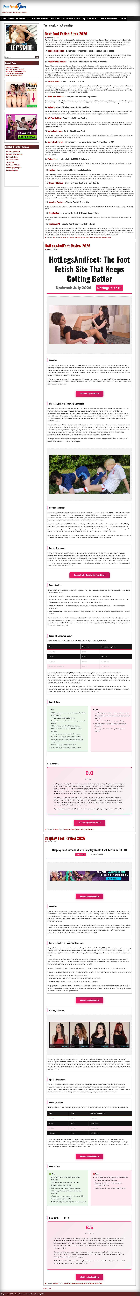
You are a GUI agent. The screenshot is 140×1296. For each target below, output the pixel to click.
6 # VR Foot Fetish (12, 160)
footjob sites (97, 237)
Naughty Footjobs (57, 202)
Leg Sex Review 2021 (90, 18)
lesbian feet (80, 829)
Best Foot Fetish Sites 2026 (18, 18)
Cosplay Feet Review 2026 (65, 838)
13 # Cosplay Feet (12, 170)
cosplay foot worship (75, 237)
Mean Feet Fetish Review (14, 75)
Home (3, 18)
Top (54, 237)
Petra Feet (53, 159)
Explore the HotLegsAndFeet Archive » (89, 575)
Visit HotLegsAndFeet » (89, 394)
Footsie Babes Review (40, 18)
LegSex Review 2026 (12, 67)
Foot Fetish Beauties (57, 61)
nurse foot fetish (82, 1283)
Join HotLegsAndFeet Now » (89, 823)
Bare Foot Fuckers (56, 96)
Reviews (56, 829)
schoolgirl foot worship (95, 1283)
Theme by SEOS (40, 1294)
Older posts (47, 1289)
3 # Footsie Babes (12, 157)
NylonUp (51, 107)
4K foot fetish (64, 237)
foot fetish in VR (88, 237)
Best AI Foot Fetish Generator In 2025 (65, 18)
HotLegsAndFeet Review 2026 (67, 246)
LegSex (52, 169)
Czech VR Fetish (56, 182)
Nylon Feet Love (55, 131)
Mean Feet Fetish (55, 142)
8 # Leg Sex (10, 162)
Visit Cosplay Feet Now (89, 896)
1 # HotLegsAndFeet (13, 152)
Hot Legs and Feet (56, 50)
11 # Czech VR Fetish (13, 165)
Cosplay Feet (54, 213)
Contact (123, 18)
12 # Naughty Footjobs (13, 168)
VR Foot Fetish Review (109, 18)
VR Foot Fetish (54, 118)
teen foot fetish (106, 237)
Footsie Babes (54, 81)
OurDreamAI (54, 223)
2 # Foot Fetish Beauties (14, 154)
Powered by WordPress (28, 1294)
